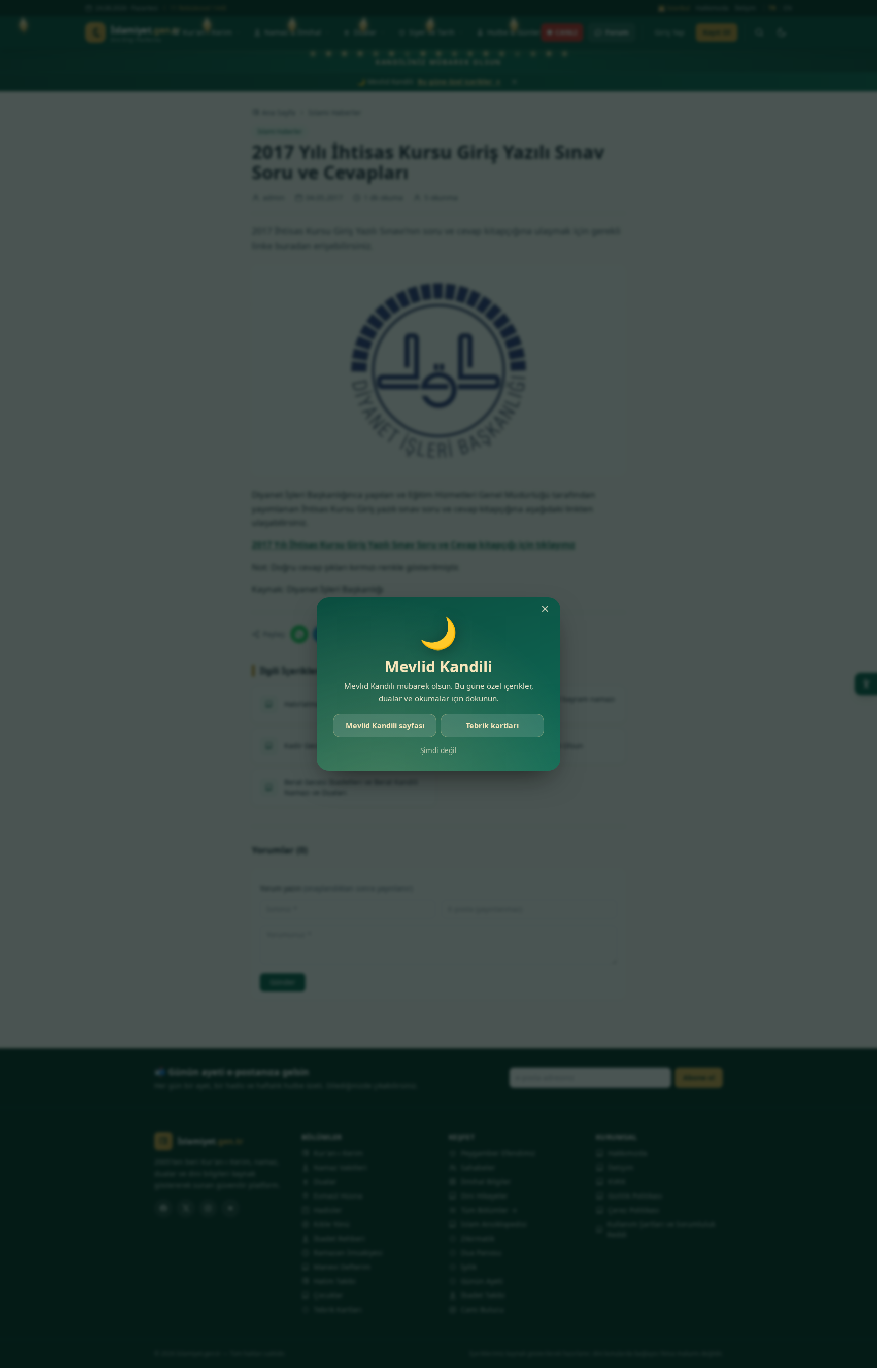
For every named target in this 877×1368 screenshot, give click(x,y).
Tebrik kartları (492, 725)
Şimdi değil (438, 750)
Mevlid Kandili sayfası (385, 725)
